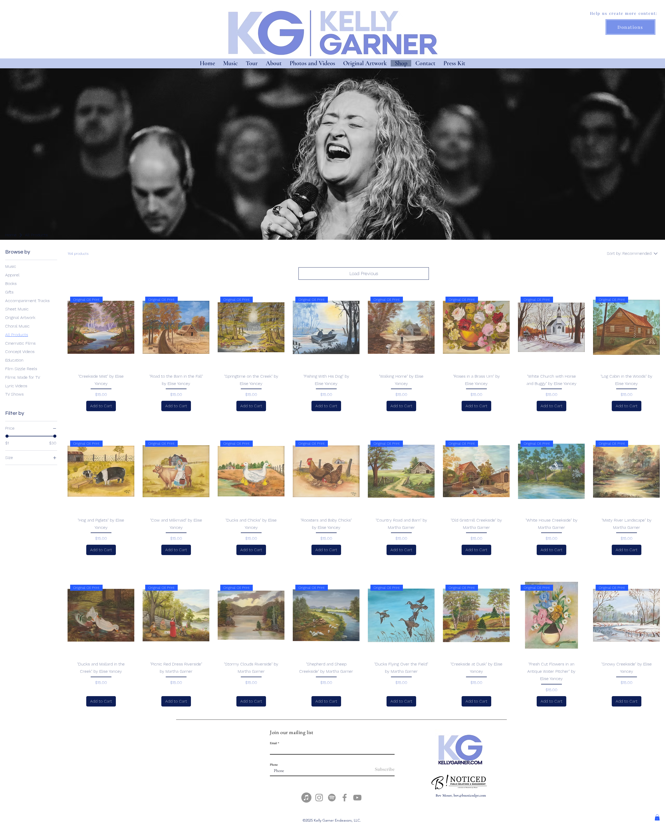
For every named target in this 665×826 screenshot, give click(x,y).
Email (273, 742)
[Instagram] (319, 797)
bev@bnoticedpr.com (470, 795)
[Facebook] (345, 797)
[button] (657, 817)
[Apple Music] (306, 797)
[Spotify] (332, 797)
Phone (274, 764)
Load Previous (363, 273)
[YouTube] (357, 797)
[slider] (7, 436)
